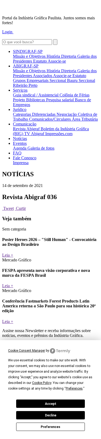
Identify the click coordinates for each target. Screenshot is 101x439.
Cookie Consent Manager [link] (26, 350)
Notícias (20, 138)
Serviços (20, 90)
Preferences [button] (74, 388)
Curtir (20, 208)
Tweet (8, 208)
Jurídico (19, 109)
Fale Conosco (24, 158)
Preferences (50, 427)
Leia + (7, 255)
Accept (50, 404)
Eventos (20, 143)
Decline (50, 415)
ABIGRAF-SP (26, 66)
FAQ (17, 153)
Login (7, 32)
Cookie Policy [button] (41, 383)
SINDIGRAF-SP (28, 51)
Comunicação (24, 124)
